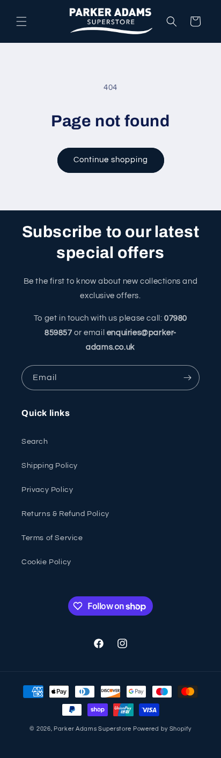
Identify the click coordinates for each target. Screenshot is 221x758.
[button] (21, 21)
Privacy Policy (47, 490)
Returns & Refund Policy (65, 514)
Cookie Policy (46, 562)
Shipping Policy (49, 465)
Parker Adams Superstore (92, 729)
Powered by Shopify (162, 729)
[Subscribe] (187, 377)
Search (34, 441)
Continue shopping (110, 160)
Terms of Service (52, 538)
